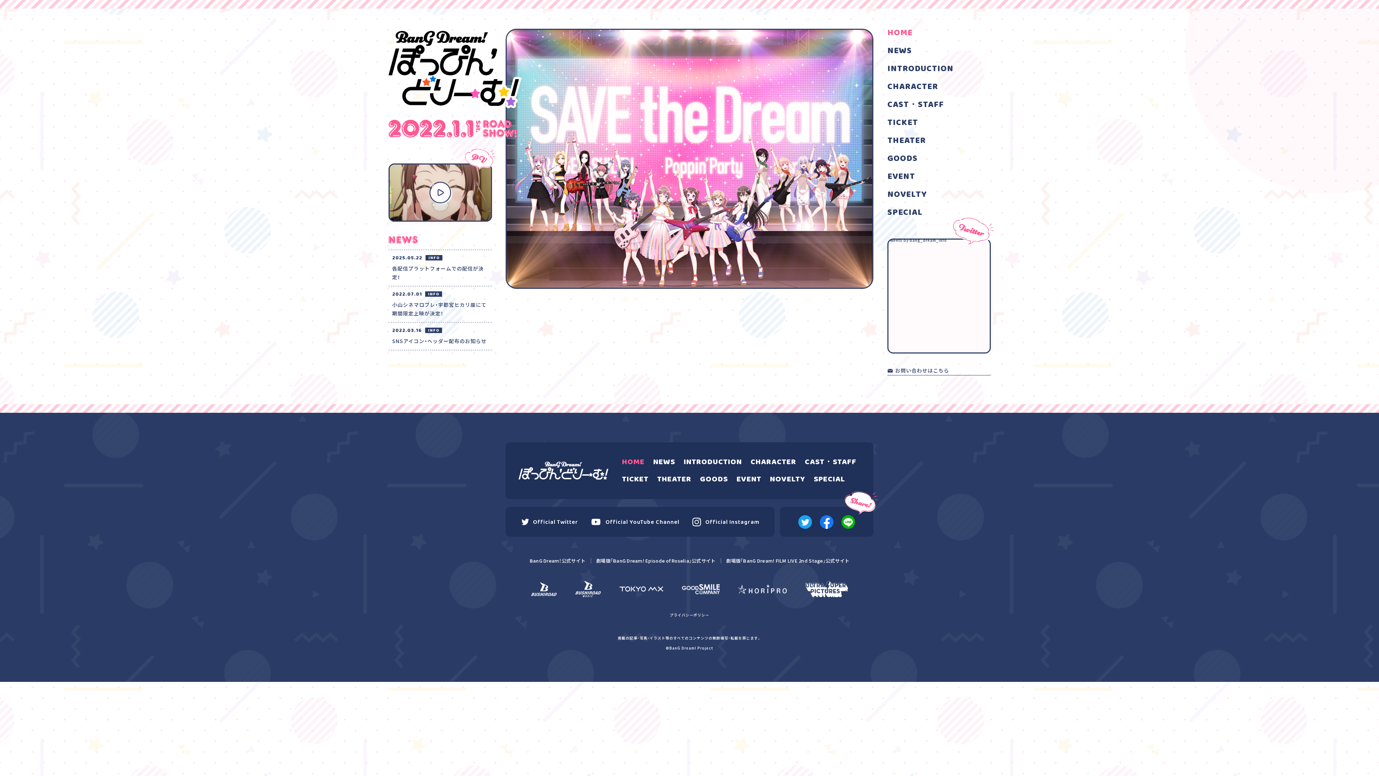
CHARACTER (912, 87)
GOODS (902, 158)
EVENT (901, 176)
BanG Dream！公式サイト (557, 560)
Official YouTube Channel (642, 522)
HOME (900, 33)
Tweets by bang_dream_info (917, 240)
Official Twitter (555, 522)
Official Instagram (732, 522)
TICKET (902, 123)
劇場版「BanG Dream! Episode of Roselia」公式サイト (655, 560)
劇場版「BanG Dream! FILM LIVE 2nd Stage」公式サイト (787, 560)
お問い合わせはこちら (922, 371)
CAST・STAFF (915, 105)
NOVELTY (907, 194)
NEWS (899, 51)
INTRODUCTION (920, 69)
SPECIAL (905, 212)
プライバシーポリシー (689, 615)
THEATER (906, 141)
